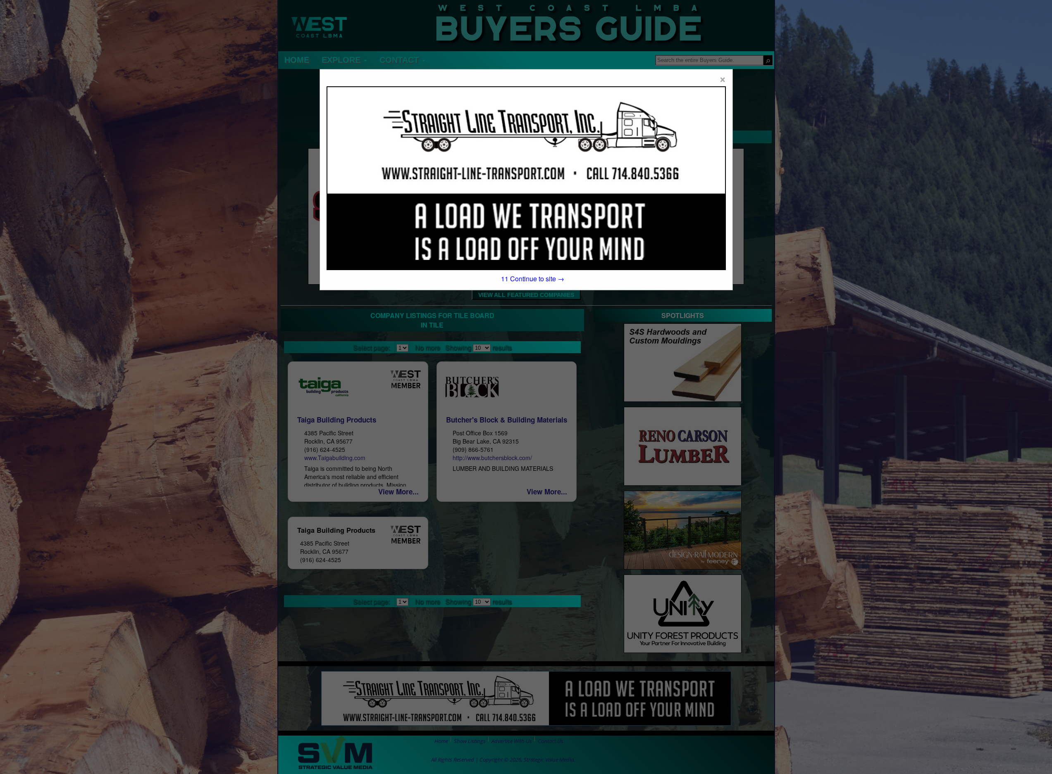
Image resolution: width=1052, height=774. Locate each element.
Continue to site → (533, 278)
